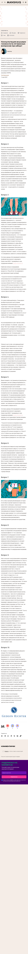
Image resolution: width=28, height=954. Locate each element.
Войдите (7, 751)
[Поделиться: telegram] (5, 736)
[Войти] (25, 2)
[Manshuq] (14, 2)
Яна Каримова (5, 75)
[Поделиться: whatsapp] (8, 736)
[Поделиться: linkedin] (17, 736)
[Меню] (2, 2)
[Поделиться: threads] (2, 736)
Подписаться (14, 776)
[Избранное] (23, 2)
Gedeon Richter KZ (18, 263)
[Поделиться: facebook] (11, 736)
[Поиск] (5, 2)
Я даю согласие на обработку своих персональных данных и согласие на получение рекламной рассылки (14, 780)
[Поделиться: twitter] (14, 736)
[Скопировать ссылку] (20, 736)
